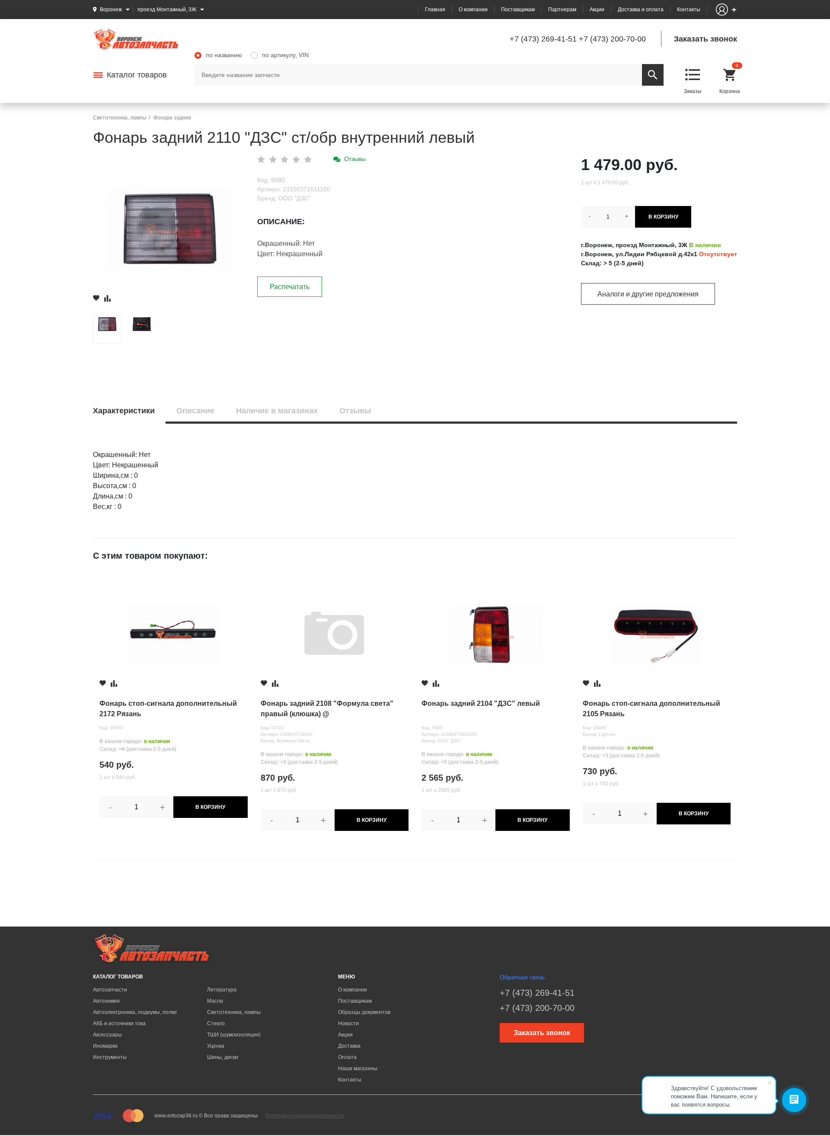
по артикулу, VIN (285, 54)
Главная (435, 9)
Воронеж (111, 9)
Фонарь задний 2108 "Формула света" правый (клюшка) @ (327, 709)
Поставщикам (518, 9)
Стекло (216, 1023)
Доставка (349, 1046)
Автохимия (106, 1001)
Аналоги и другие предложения (648, 294)
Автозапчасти (110, 990)
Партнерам (562, 9)
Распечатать (290, 286)
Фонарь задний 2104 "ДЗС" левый (480, 703)
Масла (215, 1001)
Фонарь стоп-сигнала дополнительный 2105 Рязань (651, 709)
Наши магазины (357, 1068)
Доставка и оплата (641, 9)
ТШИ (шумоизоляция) (234, 1035)
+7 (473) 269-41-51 (543, 39)
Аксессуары (107, 1035)
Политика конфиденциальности (304, 1116)
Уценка (215, 1046)
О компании (473, 9)
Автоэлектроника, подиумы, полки (135, 1012)
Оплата (347, 1057)
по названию (224, 54)
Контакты (688, 9)
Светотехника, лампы (234, 1012)
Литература (221, 990)
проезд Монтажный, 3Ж (166, 9)
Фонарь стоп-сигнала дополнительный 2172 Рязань (168, 709)
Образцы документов (364, 1012)
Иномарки (105, 1046)
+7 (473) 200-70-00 (612, 39)
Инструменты (110, 1057)
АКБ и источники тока (119, 1023)
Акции (597, 9)
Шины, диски (222, 1057)
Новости (348, 1023)
